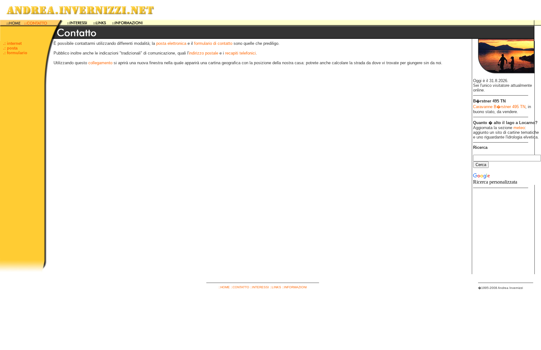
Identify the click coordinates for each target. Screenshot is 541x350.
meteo (519, 127)
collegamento (100, 62)
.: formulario (15, 52)
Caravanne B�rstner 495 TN (499, 106)
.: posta (10, 48)
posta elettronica (171, 43)
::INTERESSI (259, 287)
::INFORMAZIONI (294, 287)
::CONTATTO (240, 287)
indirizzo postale (203, 53)
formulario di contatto (213, 43)
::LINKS (275, 287)
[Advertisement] (22, 165)
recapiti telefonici (240, 53)
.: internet (12, 43)
